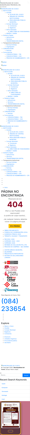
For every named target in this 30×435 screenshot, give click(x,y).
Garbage (4, 395)
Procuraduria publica (10, 340)
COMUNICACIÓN (8, 48)
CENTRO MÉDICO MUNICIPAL (13, 250)
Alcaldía (8, 12)
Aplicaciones (10, 37)
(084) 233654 (13, 304)
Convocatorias (7, 52)
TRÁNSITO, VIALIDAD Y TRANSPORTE (15, 236)
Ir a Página (15, 226)
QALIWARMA (8, 252)
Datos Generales (11, 29)
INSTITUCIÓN (7, 10)
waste (3, 383)
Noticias (8, 50)
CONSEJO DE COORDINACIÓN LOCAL (16, 232)
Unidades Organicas (10, 339)
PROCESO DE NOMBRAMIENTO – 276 (17, 58)
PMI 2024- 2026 (9, 239)
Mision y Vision (9, 326)
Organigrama (10, 46)
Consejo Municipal (10, 330)
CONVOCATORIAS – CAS (13, 56)
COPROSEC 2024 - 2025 (12, 241)
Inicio (6, 187)
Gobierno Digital (8, 35)
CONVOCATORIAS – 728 (13, 54)
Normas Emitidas (11, 45)
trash (3, 399)
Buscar (26, 375)
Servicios (9, 39)
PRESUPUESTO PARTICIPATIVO (13, 253)
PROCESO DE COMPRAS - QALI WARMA (16, 247)
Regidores (13, 28)
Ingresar (10, 431)
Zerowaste (5, 391)
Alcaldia (6, 328)
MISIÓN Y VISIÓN (11, 33)
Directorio (7, 337)
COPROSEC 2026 (9, 243)
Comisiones (13, 26)
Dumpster (5, 387)
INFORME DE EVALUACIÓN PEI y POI (15, 245)
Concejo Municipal (12, 24)
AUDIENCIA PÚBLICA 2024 (12, 234)
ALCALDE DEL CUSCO (16, 14)
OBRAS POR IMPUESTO (11, 230)
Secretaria (7, 342)
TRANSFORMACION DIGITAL (15, 41)
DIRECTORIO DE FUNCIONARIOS (19, 31)
